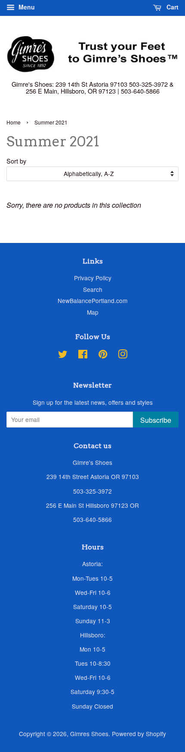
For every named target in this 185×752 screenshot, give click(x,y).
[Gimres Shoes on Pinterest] (103, 355)
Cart (172, 7)
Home (13, 122)
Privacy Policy (92, 277)
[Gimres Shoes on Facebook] (83, 355)
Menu (26, 7)
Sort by (16, 160)
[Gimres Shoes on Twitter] (63, 355)
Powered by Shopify (139, 733)
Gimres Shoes (89, 733)
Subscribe (155, 420)
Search (92, 289)
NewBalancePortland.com (92, 300)
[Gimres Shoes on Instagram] (122, 355)
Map (93, 312)
